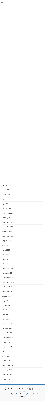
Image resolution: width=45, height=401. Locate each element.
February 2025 (7, 268)
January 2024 (7, 328)
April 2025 (5, 259)
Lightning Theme (26, 394)
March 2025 (6, 264)
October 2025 (7, 231)
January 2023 (7, 370)
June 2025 (6, 250)
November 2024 (8, 282)
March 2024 (6, 319)
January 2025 (7, 273)
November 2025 (8, 227)
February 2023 (7, 365)
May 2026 (5, 199)
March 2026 (6, 208)
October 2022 (7, 379)
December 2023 (8, 333)
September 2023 (8, 347)
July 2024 (5, 301)
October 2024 (7, 287)
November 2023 (8, 337)
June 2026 (6, 194)
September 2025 (8, 236)
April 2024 (5, 314)
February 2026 (7, 213)
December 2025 (8, 222)
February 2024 (7, 324)
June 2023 (6, 361)
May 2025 (5, 254)
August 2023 (6, 351)
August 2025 (6, 241)
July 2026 (5, 190)
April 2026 (5, 204)
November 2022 (8, 374)
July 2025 (5, 245)
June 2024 (6, 305)
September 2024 (8, 291)
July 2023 (5, 356)
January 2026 (7, 218)
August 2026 (6, 185)
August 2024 (6, 296)
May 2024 (5, 310)
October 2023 (7, 342)
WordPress (16, 394)
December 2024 (8, 277)
